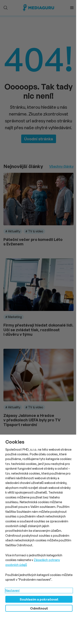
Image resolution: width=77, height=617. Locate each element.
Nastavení (12, 590)
